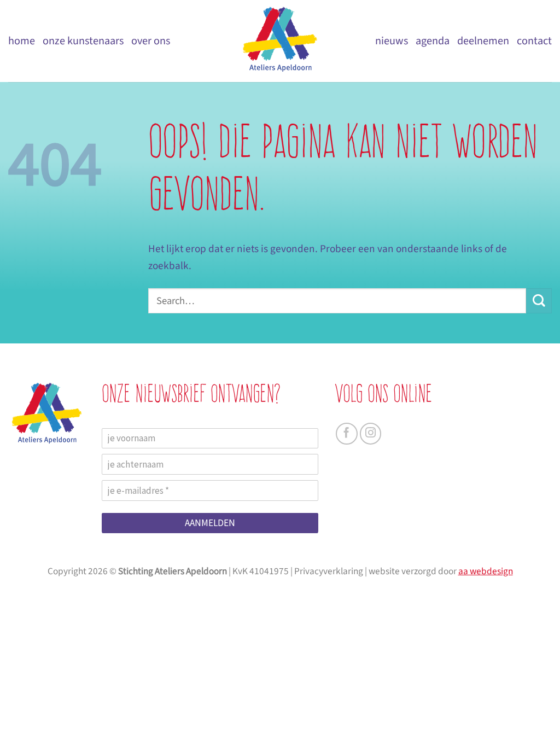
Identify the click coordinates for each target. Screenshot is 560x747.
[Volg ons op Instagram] (371, 434)
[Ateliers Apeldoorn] (280, 41)
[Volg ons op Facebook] (347, 434)
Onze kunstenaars (83, 41)
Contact (534, 41)
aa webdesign (485, 571)
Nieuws (391, 41)
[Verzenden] (539, 301)
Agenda (433, 41)
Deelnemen (483, 41)
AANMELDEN (210, 523)
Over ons (150, 41)
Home (21, 41)
